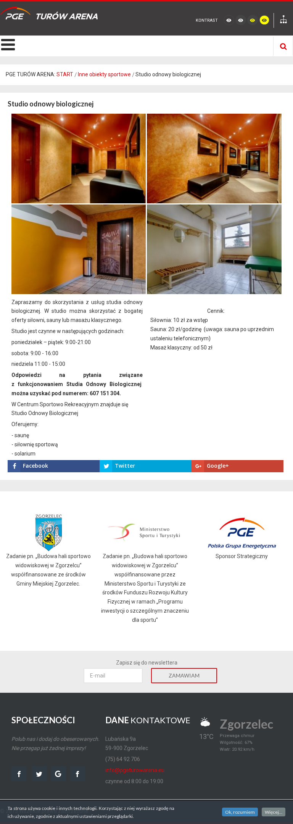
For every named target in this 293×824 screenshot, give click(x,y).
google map (58, 773)
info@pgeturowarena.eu (134, 770)
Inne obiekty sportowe (104, 74)
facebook (19, 773)
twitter (39, 773)
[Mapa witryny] (283, 20)
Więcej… (273, 812)
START (64, 74)
